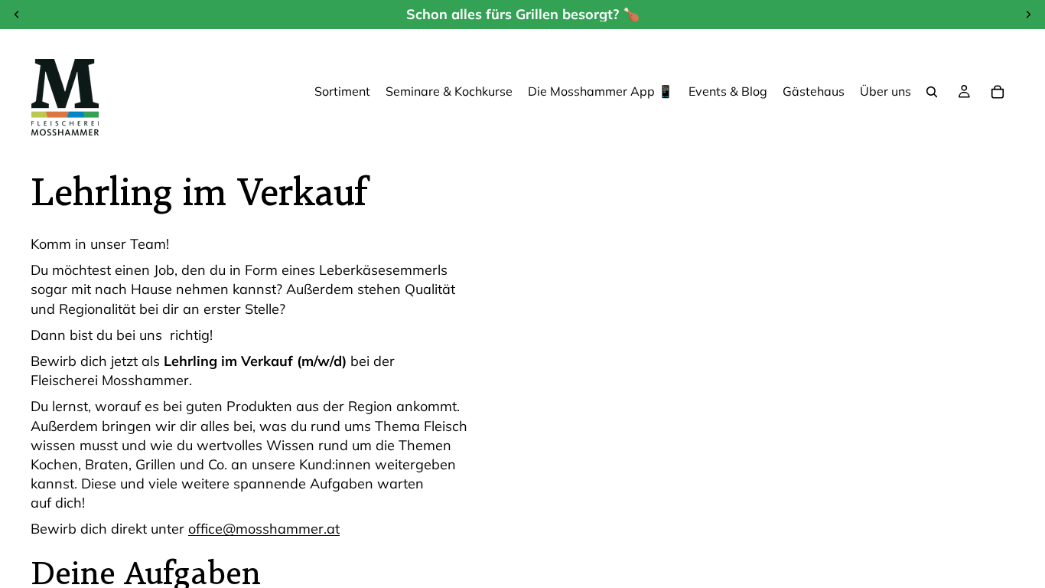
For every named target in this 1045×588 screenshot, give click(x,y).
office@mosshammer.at (264, 528)
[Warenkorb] (997, 92)
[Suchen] (932, 92)
